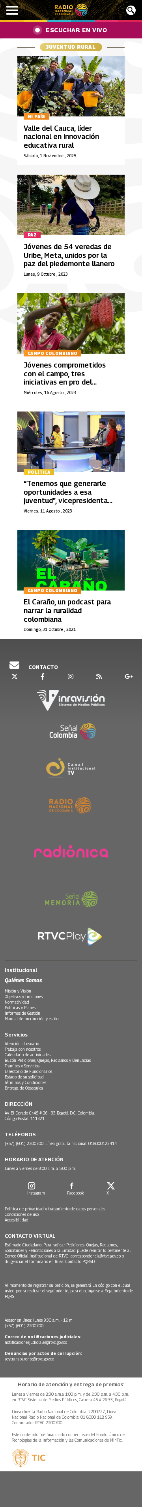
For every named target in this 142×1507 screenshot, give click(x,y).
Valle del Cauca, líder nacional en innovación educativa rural (61, 136)
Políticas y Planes (20, 1007)
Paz (32, 234)
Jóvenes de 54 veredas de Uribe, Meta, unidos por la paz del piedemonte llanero (69, 255)
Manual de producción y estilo (31, 1018)
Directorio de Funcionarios (28, 1071)
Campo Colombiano (52, 353)
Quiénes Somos (23, 980)
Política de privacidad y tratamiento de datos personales (55, 1208)
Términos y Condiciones (25, 1082)
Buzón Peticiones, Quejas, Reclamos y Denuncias (48, 1060)
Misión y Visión (18, 991)
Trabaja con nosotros (23, 1049)
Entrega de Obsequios (24, 1088)
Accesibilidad (16, 1219)
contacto (42, 667)
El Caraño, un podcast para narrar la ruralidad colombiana (67, 610)
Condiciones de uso (22, 1214)
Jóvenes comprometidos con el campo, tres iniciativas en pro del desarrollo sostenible (65, 378)
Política (39, 472)
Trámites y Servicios (22, 1065)
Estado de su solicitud (24, 1077)
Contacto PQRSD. (81, 1261)
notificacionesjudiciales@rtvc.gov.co (36, 1342)
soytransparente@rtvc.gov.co (29, 1358)
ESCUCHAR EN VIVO (76, 29)
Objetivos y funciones (24, 996)
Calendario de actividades (27, 1054)
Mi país (36, 116)
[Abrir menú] (12, 10)
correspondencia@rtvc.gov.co (96, 1256)
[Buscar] (131, 10)
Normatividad (17, 1002)
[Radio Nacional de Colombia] (71, 10)
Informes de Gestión (22, 1013)
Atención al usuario (22, 1043)
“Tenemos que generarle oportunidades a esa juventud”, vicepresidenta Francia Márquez (66, 496)
